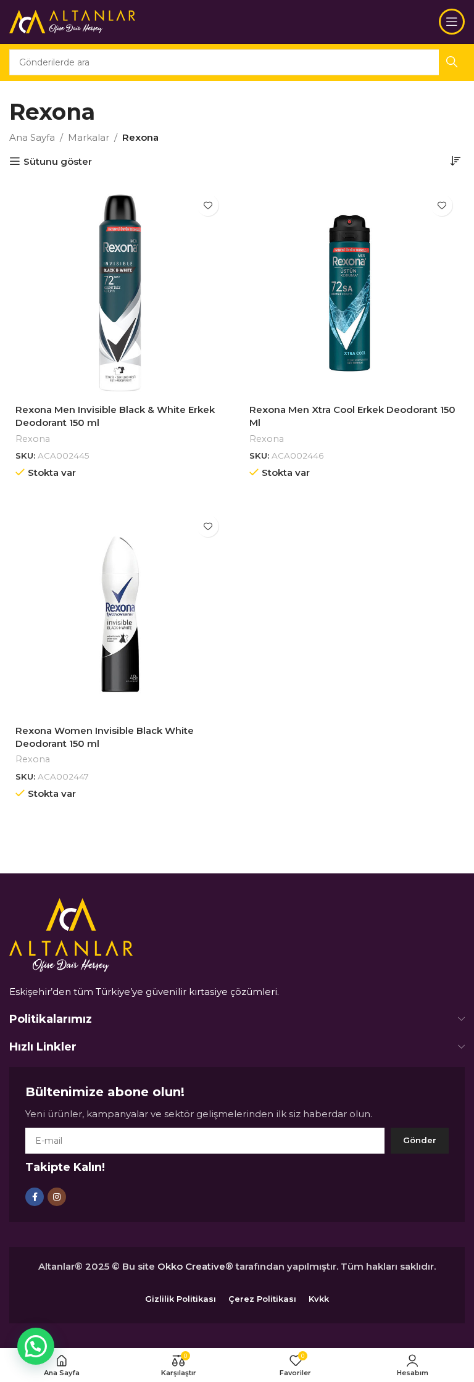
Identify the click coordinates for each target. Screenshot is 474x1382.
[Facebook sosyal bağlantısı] (34, 1197)
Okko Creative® (195, 1266)
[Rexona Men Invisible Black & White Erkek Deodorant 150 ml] (120, 293)
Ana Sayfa (32, 137)
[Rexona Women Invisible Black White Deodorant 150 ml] (120, 613)
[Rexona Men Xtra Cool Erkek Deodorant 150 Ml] (354, 293)
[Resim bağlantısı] (71, 934)
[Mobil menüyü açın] (452, 21)
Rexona (32, 438)
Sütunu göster (57, 161)
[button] (35, 1346)
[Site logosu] (72, 21)
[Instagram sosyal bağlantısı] (57, 1197)
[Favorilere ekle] (207, 205)
